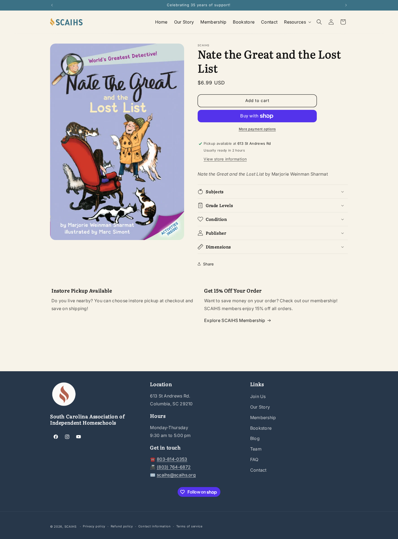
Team (256, 449)
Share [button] (208, 264)
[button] (297, 22)
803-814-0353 (172, 459)
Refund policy (122, 526)
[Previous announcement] (52, 5)
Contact (258, 470)
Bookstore (261, 428)
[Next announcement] (346, 5)
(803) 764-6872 (174, 467)
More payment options (257, 129)
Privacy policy (94, 526)
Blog (255, 438)
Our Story (260, 407)
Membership (263, 417)
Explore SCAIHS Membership (234, 320)
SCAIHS (70, 526)
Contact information (154, 526)
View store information (225, 159)
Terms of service (189, 526)
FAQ (254, 459)
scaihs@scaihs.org (176, 475)
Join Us (258, 396)
